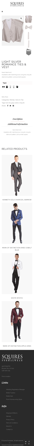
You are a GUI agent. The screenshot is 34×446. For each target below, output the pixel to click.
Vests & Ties (19, 100)
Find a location (6, 376)
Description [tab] (18, 119)
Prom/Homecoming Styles (14, 399)
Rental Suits (9, 396)
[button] (21, 18)
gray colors (15, 103)
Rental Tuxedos (10, 393)
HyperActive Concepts (17, 445)
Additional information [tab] (18, 124)
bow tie (8, 103)
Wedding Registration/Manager (15, 389)
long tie (21, 103)
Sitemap (8, 416)
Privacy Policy (10, 419)
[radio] (3, 86)
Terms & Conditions (12, 423)
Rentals (12, 100)
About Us (9, 426)
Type (5, 83)
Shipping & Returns (11, 413)
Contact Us (9, 429)
